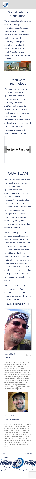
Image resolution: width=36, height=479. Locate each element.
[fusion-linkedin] (27, 355)
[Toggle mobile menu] (32, 3)
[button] (5, 66)
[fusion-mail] (31, 355)
